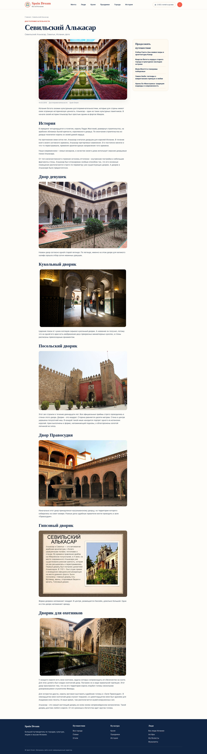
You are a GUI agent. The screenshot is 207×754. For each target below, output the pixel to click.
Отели (75, 738)
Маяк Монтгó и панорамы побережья (146, 70)
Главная (28, 17)
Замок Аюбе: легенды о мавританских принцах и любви (149, 77)
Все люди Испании (156, 731)
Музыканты (153, 742)
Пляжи (75, 734)
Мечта (73, 4)
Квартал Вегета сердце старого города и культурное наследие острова (149, 61)
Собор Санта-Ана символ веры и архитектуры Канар (149, 53)
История (129, 4)
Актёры (151, 734)
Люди (83, 4)
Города (117, 4)
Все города (77, 731)
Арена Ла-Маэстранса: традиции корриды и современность (149, 84)
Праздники (105, 4)
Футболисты (153, 738)
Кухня (93, 4)
